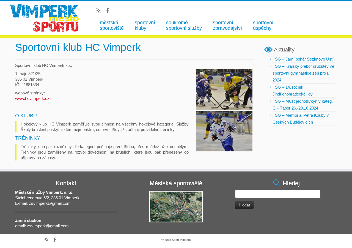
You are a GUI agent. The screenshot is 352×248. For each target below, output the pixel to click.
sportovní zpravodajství (227, 25)
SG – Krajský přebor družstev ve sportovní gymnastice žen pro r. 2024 (303, 73)
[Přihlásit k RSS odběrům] (100, 11)
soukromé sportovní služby (184, 25)
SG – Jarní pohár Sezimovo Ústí (304, 59)
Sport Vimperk (181, 239)
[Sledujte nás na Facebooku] (109, 11)
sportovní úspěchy (263, 25)
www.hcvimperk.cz (32, 98)
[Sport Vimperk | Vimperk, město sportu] (44, 18)
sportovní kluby (145, 25)
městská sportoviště (112, 25)
